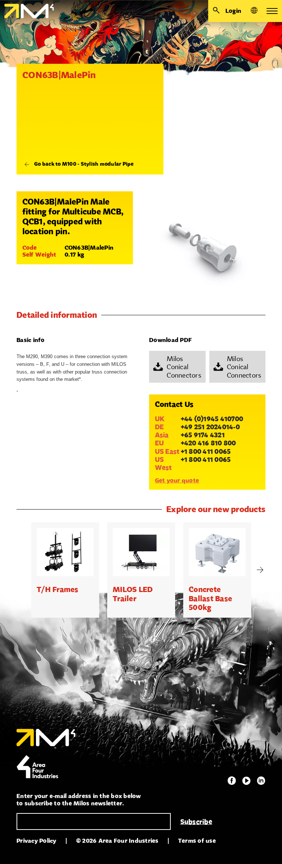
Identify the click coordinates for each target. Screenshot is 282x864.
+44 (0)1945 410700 (212, 419)
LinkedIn (261, 780)
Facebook (231, 780)
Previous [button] (22, 570)
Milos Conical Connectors (184, 366)
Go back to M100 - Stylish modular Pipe (84, 164)
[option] (65, 570)
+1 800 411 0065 (206, 451)
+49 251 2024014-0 (210, 427)
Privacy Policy (37, 840)
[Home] (27, 11)
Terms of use (197, 840)
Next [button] (259, 570)
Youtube (246, 780)
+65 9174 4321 (203, 435)
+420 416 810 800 (208, 443)
